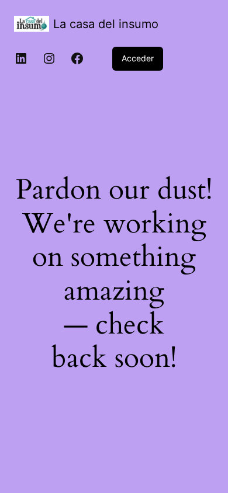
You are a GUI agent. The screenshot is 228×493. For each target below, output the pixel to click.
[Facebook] (77, 58)
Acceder (138, 58)
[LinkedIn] (21, 58)
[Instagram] (49, 58)
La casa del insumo (105, 24)
